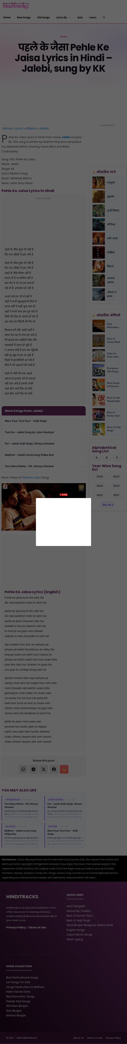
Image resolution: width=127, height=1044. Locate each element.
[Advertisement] (63, 521)
